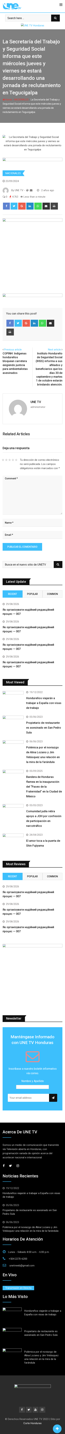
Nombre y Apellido (32, 1081)
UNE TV (36, 402)
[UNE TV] (31, 190)
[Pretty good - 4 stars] (13, 460)
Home (8, 99)
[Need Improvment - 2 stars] (6, 460)
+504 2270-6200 (18, 1258)
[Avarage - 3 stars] (9, 460)
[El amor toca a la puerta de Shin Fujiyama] (13, 842)
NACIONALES (21, 99)
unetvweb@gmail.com (21, 1265)
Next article (54, 349)
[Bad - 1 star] (3, 460)
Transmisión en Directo (18, 1287)
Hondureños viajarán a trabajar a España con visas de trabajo (43, 703)
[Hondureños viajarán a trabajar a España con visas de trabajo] (13, 699)
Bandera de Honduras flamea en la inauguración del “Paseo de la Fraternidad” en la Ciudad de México (44, 786)
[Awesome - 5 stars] (16, 460)
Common (52, 594)
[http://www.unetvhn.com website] (27, 190)
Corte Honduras (32, 1423)
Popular (32, 594)
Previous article (13, 349)
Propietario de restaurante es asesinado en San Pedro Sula (43, 727)
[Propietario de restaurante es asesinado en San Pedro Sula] (13, 724)
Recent (12, 594)
